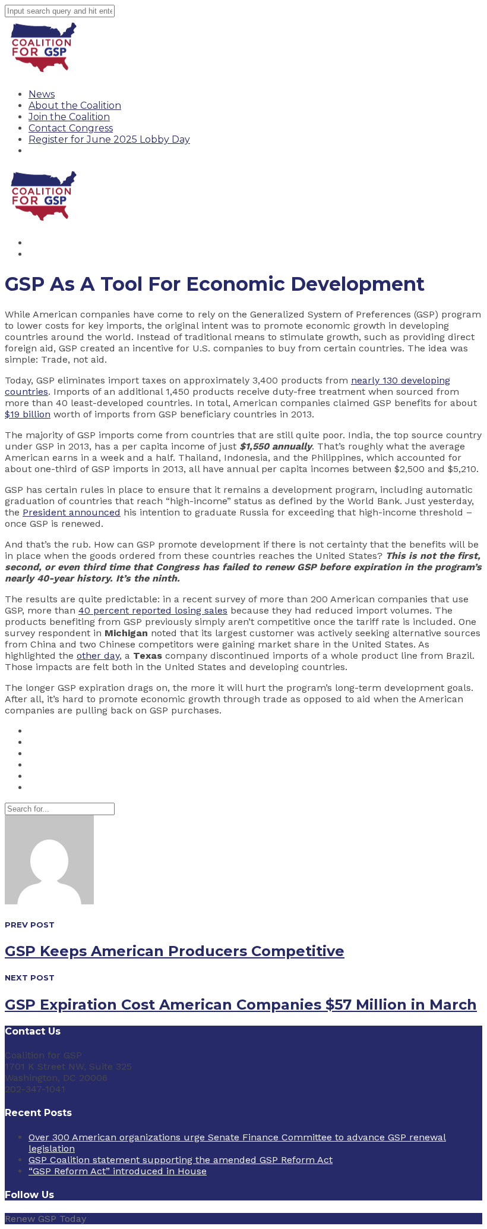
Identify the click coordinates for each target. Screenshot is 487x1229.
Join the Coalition (69, 116)
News (42, 94)
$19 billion (27, 414)
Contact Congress (71, 128)
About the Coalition (75, 105)
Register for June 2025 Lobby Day (109, 139)
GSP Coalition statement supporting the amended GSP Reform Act (181, 1159)
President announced (72, 512)
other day (98, 655)
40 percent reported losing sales (152, 610)
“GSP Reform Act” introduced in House (118, 1171)
